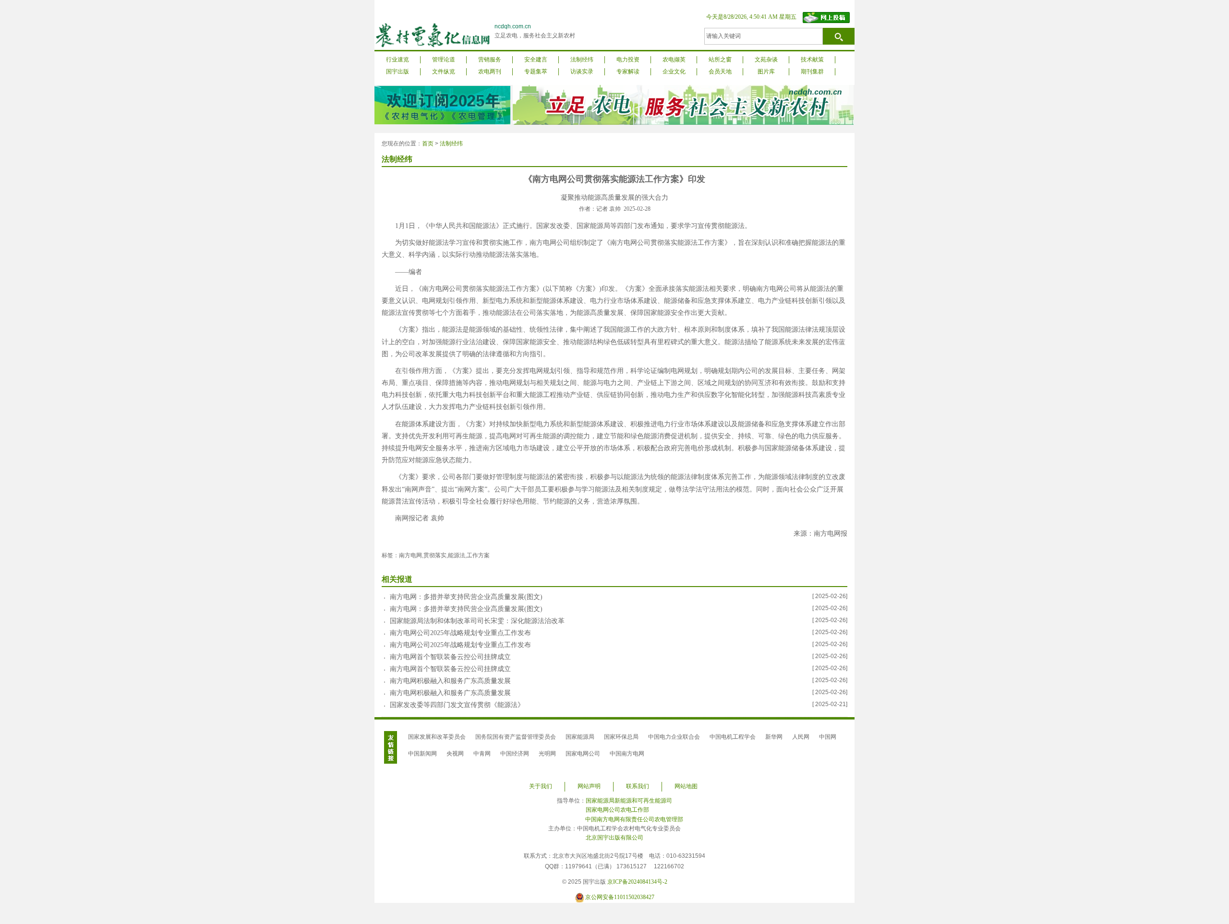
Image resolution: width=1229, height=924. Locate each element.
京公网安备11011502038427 (619, 897)
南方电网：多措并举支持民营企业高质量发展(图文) (466, 596)
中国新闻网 (422, 753)
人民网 (800, 736)
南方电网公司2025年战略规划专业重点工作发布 (460, 632)
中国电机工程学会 (733, 736)
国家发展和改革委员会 (437, 736)
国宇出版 (397, 71)
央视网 (455, 753)
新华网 (774, 736)
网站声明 (589, 786)
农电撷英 (674, 59)
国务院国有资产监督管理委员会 (515, 736)
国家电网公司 (583, 753)
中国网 (827, 736)
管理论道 (443, 59)
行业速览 (397, 59)
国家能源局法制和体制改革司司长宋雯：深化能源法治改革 (477, 620)
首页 (428, 143)
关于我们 (540, 786)
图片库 (766, 71)
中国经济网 (514, 753)
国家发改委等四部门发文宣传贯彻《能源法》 (457, 704)
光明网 (547, 753)
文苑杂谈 (766, 59)
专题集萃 (535, 71)
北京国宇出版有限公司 (614, 837)
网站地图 (686, 786)
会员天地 (720, 71)
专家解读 (627, 71)
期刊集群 (812, 71)
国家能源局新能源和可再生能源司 (629, 800)
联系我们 (637, 786)
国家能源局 (580, 736)
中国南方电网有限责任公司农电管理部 (634, 819)
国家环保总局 (621, 736)
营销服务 (489, 59)
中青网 (482, 753)
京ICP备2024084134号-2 (637, 881)
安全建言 (535, 59)
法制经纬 (581, 59)
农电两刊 (489, 71)
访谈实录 (581, 71)
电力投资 (627, 59)
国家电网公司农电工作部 (617, 809)
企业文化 (674, 71)
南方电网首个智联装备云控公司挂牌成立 (450, 656)
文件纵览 (443, 71)
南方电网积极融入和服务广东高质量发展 (450, 680)
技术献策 (812, 59)
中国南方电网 (627, 753)
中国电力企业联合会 (674, 736)
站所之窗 (720, 59)
